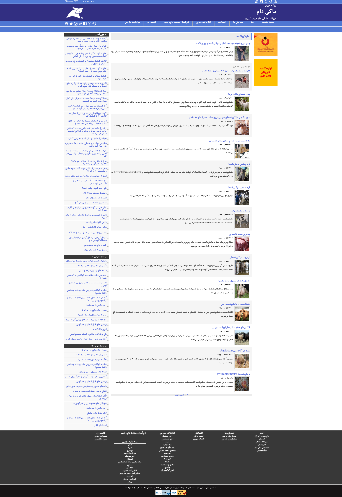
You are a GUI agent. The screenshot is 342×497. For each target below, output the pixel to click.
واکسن (167, 468)
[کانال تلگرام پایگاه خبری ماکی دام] (80, 23)
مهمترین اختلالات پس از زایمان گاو (91, 203)
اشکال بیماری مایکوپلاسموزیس (235, 304)
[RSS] (261, 2)
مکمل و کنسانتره (167, 465)
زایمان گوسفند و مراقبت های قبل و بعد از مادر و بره (86, 216)
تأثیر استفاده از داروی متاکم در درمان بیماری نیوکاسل (86, 397)
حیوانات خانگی (262, 442)
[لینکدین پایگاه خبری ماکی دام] (89, 23)
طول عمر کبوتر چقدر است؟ (94, 188)
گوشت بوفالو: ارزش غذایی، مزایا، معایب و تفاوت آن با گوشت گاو (88, 115)
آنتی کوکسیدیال (167, 470)
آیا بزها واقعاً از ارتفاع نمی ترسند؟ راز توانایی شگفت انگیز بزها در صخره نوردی (86, 40)
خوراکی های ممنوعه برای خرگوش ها (90, 403)
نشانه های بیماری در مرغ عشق (93, 271)
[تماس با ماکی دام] (271, 2)
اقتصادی (222, 22)
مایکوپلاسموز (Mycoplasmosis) (233, 374)
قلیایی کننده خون (130, 471)
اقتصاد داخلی (199, 436)
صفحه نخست (268, 22)
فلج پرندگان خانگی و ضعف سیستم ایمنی (88, 334)
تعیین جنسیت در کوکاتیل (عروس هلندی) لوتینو (88, 284)
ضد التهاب (167, 445)
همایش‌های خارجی (229, 439)
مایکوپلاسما (242, 36)
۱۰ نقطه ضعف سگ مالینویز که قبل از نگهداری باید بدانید (90, 182)
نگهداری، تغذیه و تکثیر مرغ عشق (91, 266)
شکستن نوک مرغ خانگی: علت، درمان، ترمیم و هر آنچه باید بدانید (86, 145)
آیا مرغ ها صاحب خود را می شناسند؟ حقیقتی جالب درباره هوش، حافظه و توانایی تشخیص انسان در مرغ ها (86, 131)
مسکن (129, 465)
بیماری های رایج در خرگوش (94, 310)
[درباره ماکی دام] (275, 2)
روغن (130, 482)
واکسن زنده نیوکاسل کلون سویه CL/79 (88, 233)
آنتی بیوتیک (167, 436)
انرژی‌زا (130, 476)
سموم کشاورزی (101, 439)
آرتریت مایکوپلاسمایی (239, 257)
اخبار (252, 22)
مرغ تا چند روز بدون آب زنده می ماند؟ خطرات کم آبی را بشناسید (89, 162)
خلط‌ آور (129, 468)
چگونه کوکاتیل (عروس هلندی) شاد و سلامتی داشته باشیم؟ (86, 292)
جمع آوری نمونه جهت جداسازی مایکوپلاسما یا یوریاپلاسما (223, 43)
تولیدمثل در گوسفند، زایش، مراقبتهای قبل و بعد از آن (87, 209)
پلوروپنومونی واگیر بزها (239, 94)
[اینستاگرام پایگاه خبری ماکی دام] (75, 23)
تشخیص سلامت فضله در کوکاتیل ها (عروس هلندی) (87, 277)
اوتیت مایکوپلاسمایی (240, 211)
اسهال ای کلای (100, 425)
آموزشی (262, 439)
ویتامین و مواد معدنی (167, 450)
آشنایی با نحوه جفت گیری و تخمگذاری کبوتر (86, 339)
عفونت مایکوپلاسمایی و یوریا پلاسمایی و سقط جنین (226, 71)
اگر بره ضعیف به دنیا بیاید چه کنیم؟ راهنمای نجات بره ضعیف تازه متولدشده (86, 85)
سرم (167, 442)
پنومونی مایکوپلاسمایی (239, 234)
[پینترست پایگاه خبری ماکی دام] (94, 23)
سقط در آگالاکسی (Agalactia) (234, 351)
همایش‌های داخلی (229, 436)
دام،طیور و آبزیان (262, 436)
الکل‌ (129, 445)
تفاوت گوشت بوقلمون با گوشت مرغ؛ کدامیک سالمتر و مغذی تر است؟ (86, 62)
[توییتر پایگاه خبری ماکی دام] (71, 23)
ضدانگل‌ (130, 459)
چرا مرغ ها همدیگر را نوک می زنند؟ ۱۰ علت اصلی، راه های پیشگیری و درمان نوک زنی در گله (86, 154)
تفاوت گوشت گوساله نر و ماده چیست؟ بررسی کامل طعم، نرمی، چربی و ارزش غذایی (85, 55)
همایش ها (238, 22)
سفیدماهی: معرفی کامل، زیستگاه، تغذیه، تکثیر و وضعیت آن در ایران (86, 170)
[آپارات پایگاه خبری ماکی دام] (66, 23)
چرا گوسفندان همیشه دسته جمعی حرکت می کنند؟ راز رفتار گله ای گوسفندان (86, 92)
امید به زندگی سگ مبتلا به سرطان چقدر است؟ (86, 176)
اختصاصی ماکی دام (262, 448)
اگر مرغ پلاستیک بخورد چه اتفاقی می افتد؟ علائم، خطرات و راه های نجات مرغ (87, 122)
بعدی (177, 395)
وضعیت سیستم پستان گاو (95, 193)
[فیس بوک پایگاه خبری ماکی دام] (85, 23)
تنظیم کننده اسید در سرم (130, 473)
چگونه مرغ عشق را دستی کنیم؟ (92, 315)
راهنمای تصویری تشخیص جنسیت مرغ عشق (86, 261)
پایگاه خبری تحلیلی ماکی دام (173, 488)
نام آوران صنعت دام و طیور (176, 22)
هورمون (167, 453)
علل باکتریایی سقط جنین (241, 67)
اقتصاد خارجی (198, 439)
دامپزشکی (262, 445)
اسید (129, 448)
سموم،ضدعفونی (167, 456)
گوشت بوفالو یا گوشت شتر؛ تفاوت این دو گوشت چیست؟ (88, 77)
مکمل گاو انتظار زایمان (96, 222)
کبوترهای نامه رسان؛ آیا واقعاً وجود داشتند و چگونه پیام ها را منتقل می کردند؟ (87, 47)
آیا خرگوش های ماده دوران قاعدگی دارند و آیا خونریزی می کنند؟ (87, 299)
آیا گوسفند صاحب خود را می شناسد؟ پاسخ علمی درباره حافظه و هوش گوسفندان (87, 107)
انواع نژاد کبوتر (99, 329)
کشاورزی (151, 22)
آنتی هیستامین (167, 439)
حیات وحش (262, 450)
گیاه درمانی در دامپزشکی (95, 245)
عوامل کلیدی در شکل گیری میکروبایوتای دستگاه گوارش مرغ (88, 239)
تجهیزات (167, 459)
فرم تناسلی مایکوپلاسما (239, 187)
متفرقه (167, 462)
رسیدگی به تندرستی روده (95, 250)
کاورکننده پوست (129, 479)
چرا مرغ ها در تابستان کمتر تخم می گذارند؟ (86, 139)
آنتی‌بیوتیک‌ (129, 456)
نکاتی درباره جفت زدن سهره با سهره (90, 391)
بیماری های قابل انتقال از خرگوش (91, 324)
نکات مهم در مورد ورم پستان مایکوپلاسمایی (229, 141)
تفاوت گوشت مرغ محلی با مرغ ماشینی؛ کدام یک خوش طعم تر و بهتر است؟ (87, 70)
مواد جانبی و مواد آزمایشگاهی (129, 462)
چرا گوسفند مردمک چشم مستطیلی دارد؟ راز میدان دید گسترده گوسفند (86, 100)
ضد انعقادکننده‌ (130, 453)
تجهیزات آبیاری (100, 436)
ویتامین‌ (130, 451)
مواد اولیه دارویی (132, 22)
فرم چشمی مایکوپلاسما (239, 164)
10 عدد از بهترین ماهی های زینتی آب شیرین (86, 320)
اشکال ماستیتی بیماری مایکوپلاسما (234, 281)
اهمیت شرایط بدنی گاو (96, 198)
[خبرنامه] (257, 2)
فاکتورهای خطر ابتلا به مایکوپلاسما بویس (231, 327)
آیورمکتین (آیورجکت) (96, 305)
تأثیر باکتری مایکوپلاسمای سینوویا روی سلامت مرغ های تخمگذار (219, 117)
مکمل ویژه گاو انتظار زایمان (94, 227)
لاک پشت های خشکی (97, 413)
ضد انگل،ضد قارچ (167, 448)
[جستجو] (266, 2)
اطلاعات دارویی (203, 22)
